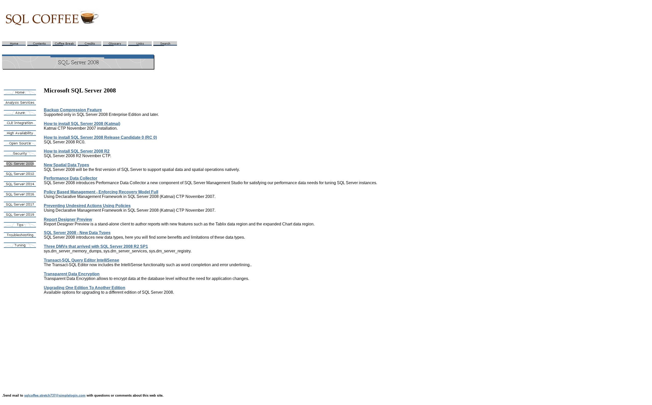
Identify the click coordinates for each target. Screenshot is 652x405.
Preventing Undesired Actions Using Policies (87, 206)
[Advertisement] (196, 339)
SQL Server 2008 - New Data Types (77, 233)
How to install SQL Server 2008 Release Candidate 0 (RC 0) (100, 137)
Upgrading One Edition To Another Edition (84, 288)
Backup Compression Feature (73, 110)
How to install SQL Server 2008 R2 (77, 151)
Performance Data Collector (70, 178)
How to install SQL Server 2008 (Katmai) (82, 124)
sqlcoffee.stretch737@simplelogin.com (55, 395)
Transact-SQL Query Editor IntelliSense (81, 260)
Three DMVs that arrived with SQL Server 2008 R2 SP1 (96, 246)
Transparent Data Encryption (72, 274)
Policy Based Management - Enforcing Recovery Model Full (101, 192)
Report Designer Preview (68, 219)
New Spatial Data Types (66, 165)
